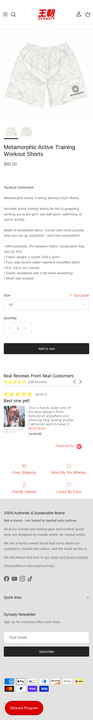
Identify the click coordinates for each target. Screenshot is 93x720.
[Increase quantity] (27, 328)
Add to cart (46, 349)
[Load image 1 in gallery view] (46, 75)
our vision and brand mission (66, 557)
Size (7, 295)
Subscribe (46, 651)
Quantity (10, 318)
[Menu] (5, 14)
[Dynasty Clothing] (46, 14)
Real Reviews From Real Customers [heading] (39, 376)
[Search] (15, 14)
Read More (37, 428)
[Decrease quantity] (8, 328)
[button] (75, 382)
